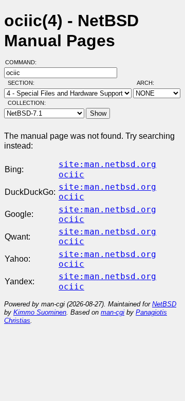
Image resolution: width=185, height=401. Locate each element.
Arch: (150, 83)
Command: (24, 62)
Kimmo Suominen (39, 312)
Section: (23, 83)
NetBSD (164, 304)
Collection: (27, 103)
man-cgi (112, 312)
